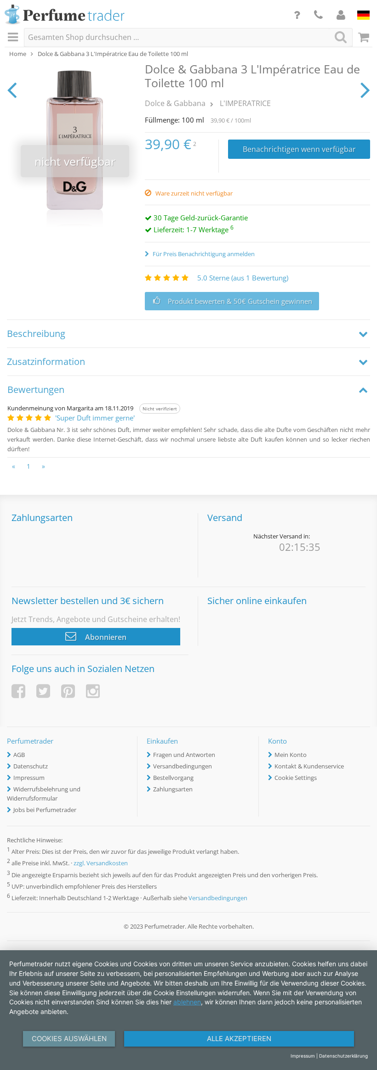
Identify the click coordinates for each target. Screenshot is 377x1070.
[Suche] (340, 36)
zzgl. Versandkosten (101, 863)
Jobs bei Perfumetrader (44, 810)
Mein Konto (290, 755)
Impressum (29, 777)
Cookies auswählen (69, 1038)
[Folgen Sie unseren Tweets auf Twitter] (43, 691)
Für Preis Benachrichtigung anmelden (203, 254)
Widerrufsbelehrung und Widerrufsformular (43, 793)
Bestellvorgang (173, 777)
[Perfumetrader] (65, 15)
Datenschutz (30, 766)
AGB (19, 755)
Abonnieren (104, 637)
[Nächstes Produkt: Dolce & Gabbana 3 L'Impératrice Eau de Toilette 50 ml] (365, 89)
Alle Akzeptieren (239, 1038)
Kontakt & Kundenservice (309, 766)
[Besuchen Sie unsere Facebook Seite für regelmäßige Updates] (18, 691)
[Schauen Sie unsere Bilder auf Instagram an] (93, 691)
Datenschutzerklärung (343, 1056)
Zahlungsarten (173, 789)
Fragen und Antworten (184, 755)
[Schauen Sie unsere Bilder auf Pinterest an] (68, 691)
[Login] (341, 15)
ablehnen (187, 1002)
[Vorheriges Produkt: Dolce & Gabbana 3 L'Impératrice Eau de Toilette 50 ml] (12, 89)
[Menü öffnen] (14, 37)
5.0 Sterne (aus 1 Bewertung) (242, 277)
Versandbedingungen (182, 766)
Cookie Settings (295, 777)
